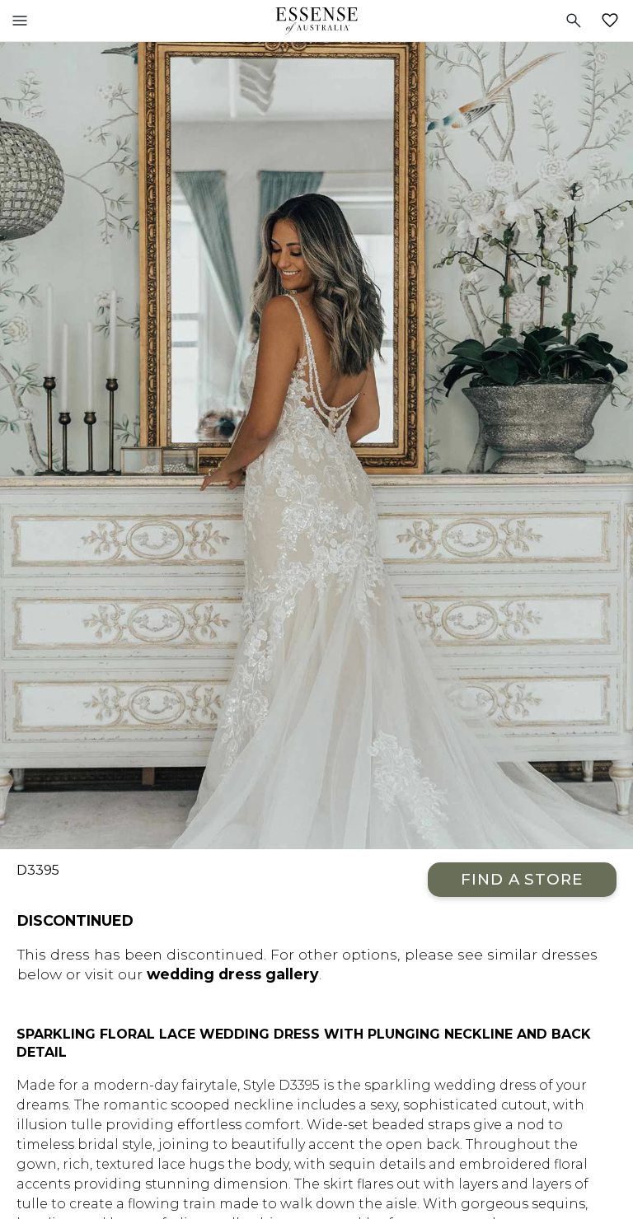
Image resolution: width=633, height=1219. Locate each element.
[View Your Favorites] (613, 20)
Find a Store (522, 879)
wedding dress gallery (233, 974)
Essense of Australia (316, 20)
